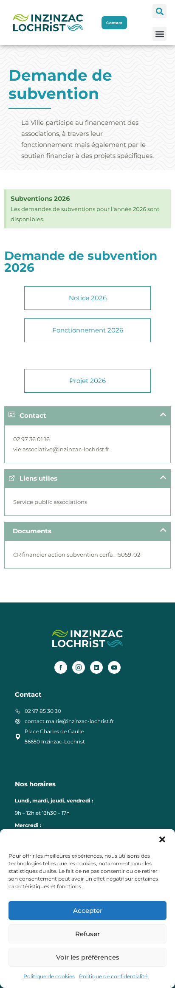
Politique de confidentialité (113, 976)
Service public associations (50, 501)
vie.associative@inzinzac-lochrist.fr (61, 449)
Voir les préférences (87, 957)
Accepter (87, 910)
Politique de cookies (49, 976)
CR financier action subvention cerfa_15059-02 (76, 554)
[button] (162, 839)
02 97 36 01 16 (31, 439)
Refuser (87, 934)
